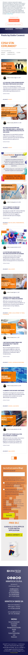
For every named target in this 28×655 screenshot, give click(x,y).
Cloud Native (6, 314)
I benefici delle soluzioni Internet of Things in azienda (13, 297)
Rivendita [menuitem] (14, 625)
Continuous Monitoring (18, 362)
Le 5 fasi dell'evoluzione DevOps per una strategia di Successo (13, 83)
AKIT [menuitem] (14, 631)
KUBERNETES (10, 52)
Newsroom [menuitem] (14, 637)
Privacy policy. (15, 509)
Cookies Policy (10, 13)
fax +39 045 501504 (14, 594)
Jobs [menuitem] (14, 635)
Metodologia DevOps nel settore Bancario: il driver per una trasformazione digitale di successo (13, 130)
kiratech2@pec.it (14, 590)
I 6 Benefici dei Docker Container (13, 390)
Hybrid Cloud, (11, 313)
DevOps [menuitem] (14, 629)
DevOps (10, 99)
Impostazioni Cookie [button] (14, 17)
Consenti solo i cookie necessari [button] (14, 24)
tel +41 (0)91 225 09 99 (14, 608)
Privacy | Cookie (14, 652)
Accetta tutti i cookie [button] (14, 20)
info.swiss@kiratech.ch (14, 612)
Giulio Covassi (10, 77)
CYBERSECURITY (11, 54)
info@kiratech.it (14, 589)
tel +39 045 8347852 (14, 592)
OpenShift (5, 224)
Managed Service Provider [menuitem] (14, 627)
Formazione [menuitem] (14, 623)
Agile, (9, 269)
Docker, (10, 406)
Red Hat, (10, 222)
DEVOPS (3, 52)
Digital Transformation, (18, 222)
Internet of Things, (20, 313)
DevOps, (10, 362)
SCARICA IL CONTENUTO (13, 535)
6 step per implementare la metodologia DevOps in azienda (13, 252)
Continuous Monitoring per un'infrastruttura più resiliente (12, 344)
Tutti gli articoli (6, 50)
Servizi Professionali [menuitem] (14, 622)
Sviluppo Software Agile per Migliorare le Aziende (12, 434)
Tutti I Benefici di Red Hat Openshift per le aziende (11, 207)
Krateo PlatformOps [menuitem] (14, 633)
